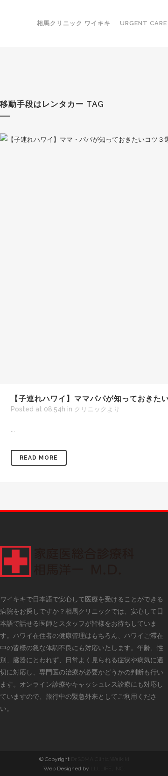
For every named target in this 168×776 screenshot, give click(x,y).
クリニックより (97, 409)
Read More (39, 457)
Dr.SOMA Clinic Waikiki (100, 759)
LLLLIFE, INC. (108, 768)
